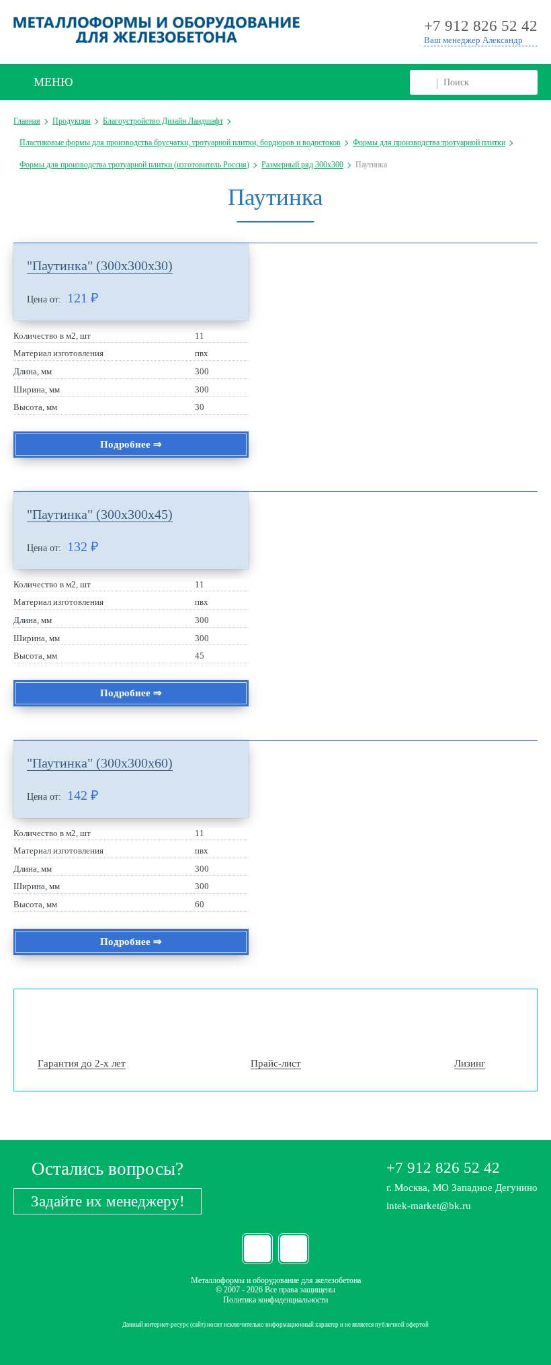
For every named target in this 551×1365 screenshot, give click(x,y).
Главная (26, 121)
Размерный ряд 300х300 (302, 164)
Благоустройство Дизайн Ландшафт (163, 121)
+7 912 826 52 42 (443, 1167)
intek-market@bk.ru (428, 1205)
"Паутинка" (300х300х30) (100, 265)
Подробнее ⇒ (131, 444)
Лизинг (469, 1063)
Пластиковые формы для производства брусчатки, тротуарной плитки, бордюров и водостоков (180, 142)
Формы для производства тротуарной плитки (429, 142)
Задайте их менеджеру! (108, 1201)
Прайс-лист (276, 1063)
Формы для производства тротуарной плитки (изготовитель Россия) (134, 164)
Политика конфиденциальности (275, 1300)
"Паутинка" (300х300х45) (100, 514)
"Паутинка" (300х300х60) (100, 762)
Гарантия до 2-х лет (82, 1063)
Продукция (71, 121)
